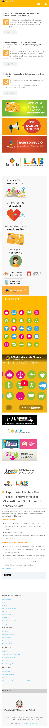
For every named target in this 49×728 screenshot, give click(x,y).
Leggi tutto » (10, 32)
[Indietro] (4, 492)
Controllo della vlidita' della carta (11, 620)
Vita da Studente (6, 637)
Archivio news (6, 671)
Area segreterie (6, 624)
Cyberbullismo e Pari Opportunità (11, 654)
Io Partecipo (5, 651)
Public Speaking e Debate (9, 664)
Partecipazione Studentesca (9, 657)
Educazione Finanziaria (8, 634)
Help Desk (5, 677)
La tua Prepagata (6, 602)
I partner (4, 611)
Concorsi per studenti (8, 674)
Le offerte (4, 605)
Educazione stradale (7, 644)
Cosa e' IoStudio (6, 599)
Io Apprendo (5, 631)
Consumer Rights (7, 640)
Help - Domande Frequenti (9, 608)
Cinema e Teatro (6, 661)
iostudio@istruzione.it (30, 723)
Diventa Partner (6, 614)
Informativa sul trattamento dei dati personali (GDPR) (16, 681)
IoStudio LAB (5, 617)
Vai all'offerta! (7, 569)
